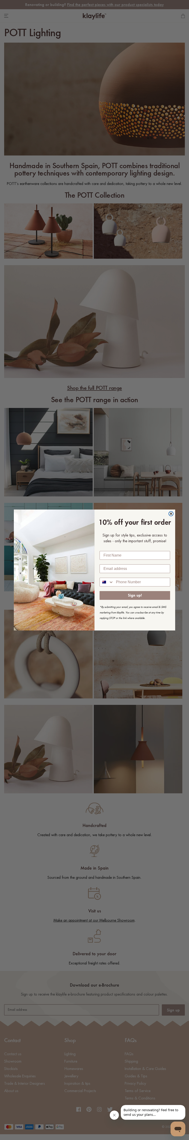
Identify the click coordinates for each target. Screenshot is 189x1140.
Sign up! (135, 595)
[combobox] (107, 582)
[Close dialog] (171, 513)
